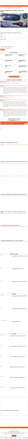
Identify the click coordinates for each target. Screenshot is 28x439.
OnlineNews (2, 143)
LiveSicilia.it (2, 7)
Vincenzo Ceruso (13, 309)
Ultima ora (12, 437)
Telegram (7, 437)
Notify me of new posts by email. (6, 48)
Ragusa (20, 427)
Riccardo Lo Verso (6, 73)
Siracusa (23, 427)
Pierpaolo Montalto (14, 296)
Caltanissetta (13, 427)
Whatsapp (3, 437)
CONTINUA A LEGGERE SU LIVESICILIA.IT (14, 76)
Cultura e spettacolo (23, 437)
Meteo (17, 437)
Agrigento (10, 427)
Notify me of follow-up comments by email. (7, 46)
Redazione (6, 61)
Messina (18, 427)
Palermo (5, 427)
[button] (0, 414)
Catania (7, 427)
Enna (15, 427)
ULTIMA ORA (1, 427)
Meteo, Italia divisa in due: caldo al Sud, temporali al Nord (18, 109)
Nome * (1, 34)
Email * (1, 36)
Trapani (25, 427)
